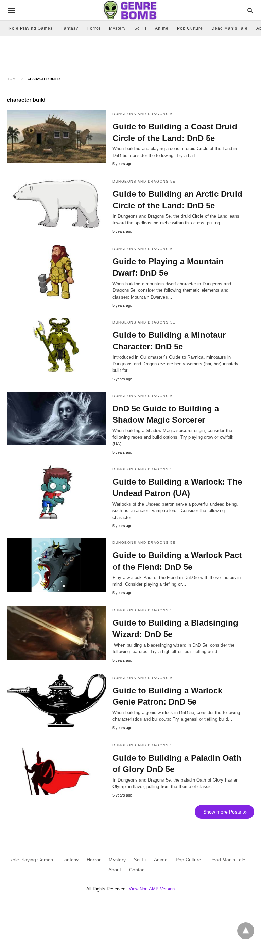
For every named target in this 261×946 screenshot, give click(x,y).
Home (12, 79)
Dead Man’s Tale (229, 28)
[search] (250, 10)
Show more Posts (222, 812)
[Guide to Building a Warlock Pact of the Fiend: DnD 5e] (56, 565)
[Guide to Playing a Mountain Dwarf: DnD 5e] (56, 271)
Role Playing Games (30, 28)
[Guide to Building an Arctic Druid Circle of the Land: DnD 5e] (56, 204)
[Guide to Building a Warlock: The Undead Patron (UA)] (56, 492)
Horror (94, 28)
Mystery (117, 28)
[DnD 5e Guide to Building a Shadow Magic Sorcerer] (56, 418)
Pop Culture (190, 28)
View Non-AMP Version (152, 889)
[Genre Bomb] (130, 10)
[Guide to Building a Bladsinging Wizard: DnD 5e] (56, 633)
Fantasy (69, 28)
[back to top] (245, 930)
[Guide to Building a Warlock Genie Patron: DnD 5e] (56, 700)
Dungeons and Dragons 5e (144, 114)
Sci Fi (140, 28)
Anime (162, 28)
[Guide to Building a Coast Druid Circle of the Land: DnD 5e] (56, 136)
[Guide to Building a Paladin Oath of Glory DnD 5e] (56, 768)
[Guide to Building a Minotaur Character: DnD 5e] (56, 345)
